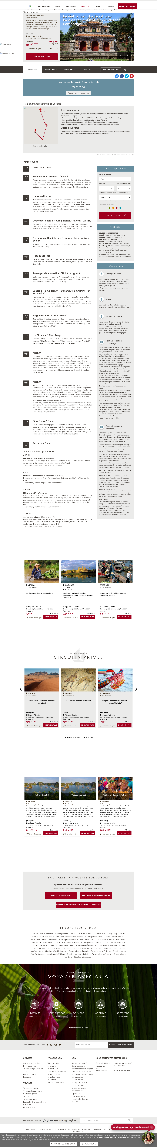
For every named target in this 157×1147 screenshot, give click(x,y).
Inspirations (51, 1080)
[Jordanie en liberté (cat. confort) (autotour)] (41, 679)
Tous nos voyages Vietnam (78, 846)
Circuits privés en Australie (83, 948)
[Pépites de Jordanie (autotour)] (78, 679)
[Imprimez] (125, 70)
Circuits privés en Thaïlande (113, 942)
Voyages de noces (30, 1099)
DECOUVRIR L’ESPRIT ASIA (78, 1027)
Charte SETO (96, 1129)
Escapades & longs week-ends (34, 1102)
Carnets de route (78, 1085)
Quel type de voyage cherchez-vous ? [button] (133, 1127)
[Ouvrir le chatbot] (148, 1137)
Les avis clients (77, 1080)
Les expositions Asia (79, 1082)
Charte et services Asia (31, 1063)
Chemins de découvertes (56, 1071)
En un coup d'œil (53, 1074)
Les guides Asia (77, 1077)
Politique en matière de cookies (112, 1137)
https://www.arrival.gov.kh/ (109, 418)
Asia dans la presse (79, 1088)
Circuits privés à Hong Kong (106, 934)
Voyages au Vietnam (52, 10)
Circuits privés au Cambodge (106, 948)
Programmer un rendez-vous (78, 93)
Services (87, 70)
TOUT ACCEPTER (90, 1144)
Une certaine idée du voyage (82, 1069)
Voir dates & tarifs (42, 56)
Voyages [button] (57, 6)
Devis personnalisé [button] (127, 6)
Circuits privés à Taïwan (56, 954)
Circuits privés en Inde (85, 934)
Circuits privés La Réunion (65, 934)
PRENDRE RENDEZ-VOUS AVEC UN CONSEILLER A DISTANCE (78, 905)
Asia (98, 6)
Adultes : (102, 184)
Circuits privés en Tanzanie (78, 951)
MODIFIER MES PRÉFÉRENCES (64, 1144)
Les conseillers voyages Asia (82, 1074)
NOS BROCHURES (122, 1071)
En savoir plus (51, 617)
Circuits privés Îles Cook (85, 945)
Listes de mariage (29, 1074)
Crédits (105, 1129)
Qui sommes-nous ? (79, 1063)
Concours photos (78, 1096)
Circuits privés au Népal (65, 945)
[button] (120, 55)
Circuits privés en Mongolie (107, 945)
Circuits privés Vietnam (70, 10)
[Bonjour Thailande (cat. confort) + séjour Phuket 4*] (115, 679)
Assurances (72, 1129)
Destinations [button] (44, 6)
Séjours (26, 1096)
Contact (111, 6)
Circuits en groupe (30, 1094)
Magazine (85, 6)
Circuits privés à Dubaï (104, 940)
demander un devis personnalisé (96, 895)
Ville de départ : (105, 174)
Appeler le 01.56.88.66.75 (61, 895)
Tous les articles (53, 1063)
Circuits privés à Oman (93, 937)
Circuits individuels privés (32, 1091)
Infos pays (27, 1077)
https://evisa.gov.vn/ (113, 494)
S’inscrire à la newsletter (120, 1045)
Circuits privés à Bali (86, 940)
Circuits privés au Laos (50, 942)
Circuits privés (85, 10)
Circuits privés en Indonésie (43, 934)
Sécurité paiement (84, 1129)
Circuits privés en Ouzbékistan (78, 954)
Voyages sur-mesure (31, 1088)
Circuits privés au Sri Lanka (101, 951)
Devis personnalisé (30, 1066)
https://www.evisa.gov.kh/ (108, 394)
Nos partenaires (77, 1091)
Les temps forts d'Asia (55, 1082)
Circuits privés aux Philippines (43, 945)
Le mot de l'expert (54, 1077)
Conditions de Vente (59, 1129)
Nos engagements (78, 1066)
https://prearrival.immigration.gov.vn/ (113, 514)
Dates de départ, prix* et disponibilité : (114, 193)
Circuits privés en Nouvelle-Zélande (69, 937)
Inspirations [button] (71, 6)
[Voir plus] (29, 33)
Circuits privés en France (70, 942)
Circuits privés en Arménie (101, 954)
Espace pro (76, 1094)
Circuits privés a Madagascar (55, 951)
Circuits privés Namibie (67, 940)
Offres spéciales (29, 1107)
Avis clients (69, 70)
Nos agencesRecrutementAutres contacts (101, 1068)
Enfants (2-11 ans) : (124, 184)
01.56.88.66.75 (79, 86)
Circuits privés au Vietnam (91, 942)
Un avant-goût (52, 1069)
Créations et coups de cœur (82, 1071)
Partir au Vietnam (37, 10)
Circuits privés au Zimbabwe (46, 940)
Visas (25, 1071)
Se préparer (51, 1066)
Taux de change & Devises (33, 1069)
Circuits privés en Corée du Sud (59, 948)
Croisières (27, 1105)
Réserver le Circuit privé (115, 215)
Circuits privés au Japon (83, 957)
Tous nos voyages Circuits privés (78, 737)
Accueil (26, 10)
